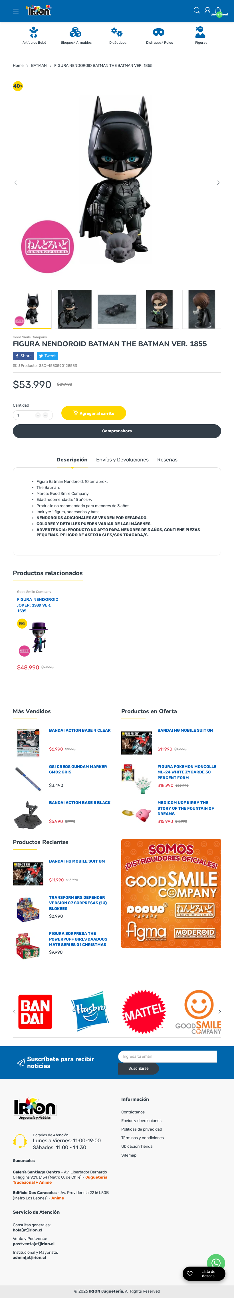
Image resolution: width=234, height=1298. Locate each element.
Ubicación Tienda (137, 1146)
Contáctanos (133, 1112)
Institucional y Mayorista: (35, 1255)
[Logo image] (35, 1012)
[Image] (171, 893)
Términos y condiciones (142, 1137)
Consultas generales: (32, 1228)
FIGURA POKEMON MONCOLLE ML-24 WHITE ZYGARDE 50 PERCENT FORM (187, 772)
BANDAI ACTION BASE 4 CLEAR (80, 730)
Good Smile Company (30, 337)
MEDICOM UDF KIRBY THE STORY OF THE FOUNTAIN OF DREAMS (186, 808)
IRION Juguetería (106, 1291)
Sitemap (128, 1155)
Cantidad (21, 405)
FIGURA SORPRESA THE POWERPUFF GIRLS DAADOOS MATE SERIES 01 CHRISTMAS (78, 939)
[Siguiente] (16, 182)
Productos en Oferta (149, 711)
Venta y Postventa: (34, 1241)
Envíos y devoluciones (141, 1120)
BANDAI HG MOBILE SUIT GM (185, 730)
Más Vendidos (32, 711)
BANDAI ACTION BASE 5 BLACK (79, 802)
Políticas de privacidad (141, 1129)
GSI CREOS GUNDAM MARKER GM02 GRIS (78, 769)
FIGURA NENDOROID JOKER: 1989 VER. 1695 (37, 605)
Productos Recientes (40, 842)
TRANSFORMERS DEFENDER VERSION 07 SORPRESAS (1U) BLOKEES (78, 903)
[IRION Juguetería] (35, 1109)
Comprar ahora (117, 431)
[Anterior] (218, 182)
